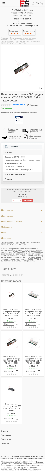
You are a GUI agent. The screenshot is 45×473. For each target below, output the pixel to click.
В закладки (34, 105)
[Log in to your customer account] (33, 3)
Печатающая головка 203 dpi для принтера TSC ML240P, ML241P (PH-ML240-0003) (11, 312)
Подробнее (8, 324)
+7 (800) (18, 13)
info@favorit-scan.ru (22, 19)
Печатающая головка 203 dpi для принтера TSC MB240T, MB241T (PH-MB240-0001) (11, 360)
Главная (4, 38)
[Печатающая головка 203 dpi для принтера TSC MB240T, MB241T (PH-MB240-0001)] (11, 342)
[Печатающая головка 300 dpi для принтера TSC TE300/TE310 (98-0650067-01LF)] (22, 68)
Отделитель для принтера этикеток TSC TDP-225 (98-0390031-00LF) (11, 407)
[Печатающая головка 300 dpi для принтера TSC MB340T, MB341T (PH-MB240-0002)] (33, 342)
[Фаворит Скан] (25, 3)
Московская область (15, 174)
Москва (8, 152)
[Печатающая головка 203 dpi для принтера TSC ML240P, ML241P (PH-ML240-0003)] (11, 295)
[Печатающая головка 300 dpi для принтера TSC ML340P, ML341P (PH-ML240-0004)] (33, 295)
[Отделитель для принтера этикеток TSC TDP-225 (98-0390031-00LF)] (11, 389)
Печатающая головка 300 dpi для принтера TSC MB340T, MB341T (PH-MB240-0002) (33, 360)
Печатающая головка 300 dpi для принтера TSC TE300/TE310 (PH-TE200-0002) (22, 190)
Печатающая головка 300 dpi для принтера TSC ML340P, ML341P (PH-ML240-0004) (33, 312)
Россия (8, 179)
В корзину (28, 200)
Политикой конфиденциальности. (28, 469)
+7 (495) (18, 10)
